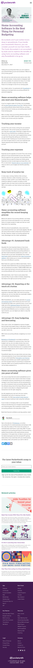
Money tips (27, 61)
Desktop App (6, 599)
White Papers (21, 624)
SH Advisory (16, 423)
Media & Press (21, 647)
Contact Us (20, 645)
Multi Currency (6, 617)
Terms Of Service (7, 641)
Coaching (20, 632)
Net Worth (5, 624)
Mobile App (6, 597)
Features (5, 588)
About (19, 641)
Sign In (4, 603)
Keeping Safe (21, 630)
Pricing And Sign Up (8, 601)
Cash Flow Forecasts (8, 620)
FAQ (4, 594)
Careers (20, 643)
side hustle (13, 131)
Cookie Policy (6, 645)
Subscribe (16, 471)
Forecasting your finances (22, 358)
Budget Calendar (7, 615)
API (3, 605)
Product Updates (7, 592)
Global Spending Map (23, 620)
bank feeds (4, 256)
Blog (19, 615)
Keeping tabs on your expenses (20, 162)
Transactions (6, 622)
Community (5, 590)
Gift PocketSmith (22, 628)
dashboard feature (15, 305)
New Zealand (21, 597)
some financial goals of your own (14, 105)
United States (21, 599)
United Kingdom (22, 592)
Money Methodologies (23, 622)
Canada (20, 594)
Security (5, 647)
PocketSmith (26, 88)
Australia (20, 590)
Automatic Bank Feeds (8, 613)
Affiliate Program (22, 626)
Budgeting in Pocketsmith (8, 339)
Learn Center (21, 613)
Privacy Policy (6, 643)
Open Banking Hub (22, 617)
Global (19, 588)
